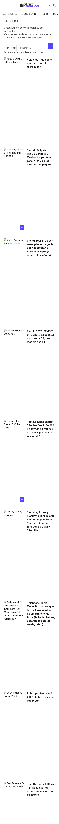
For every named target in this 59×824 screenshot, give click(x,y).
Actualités (10, 14)
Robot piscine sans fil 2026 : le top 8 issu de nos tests (40, 697)
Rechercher (10, 48)
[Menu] (5, 5)
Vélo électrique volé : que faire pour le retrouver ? (40, 63)
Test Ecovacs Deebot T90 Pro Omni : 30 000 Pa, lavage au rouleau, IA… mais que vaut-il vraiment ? (40, 429)
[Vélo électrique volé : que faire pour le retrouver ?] (14, 98)
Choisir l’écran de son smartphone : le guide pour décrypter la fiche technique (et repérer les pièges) (40, 247)
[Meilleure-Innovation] (29, 5)
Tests (45, 14)
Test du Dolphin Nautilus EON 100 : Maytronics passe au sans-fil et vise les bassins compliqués (39, 157)
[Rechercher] (54, 5)
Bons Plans (29, 14)
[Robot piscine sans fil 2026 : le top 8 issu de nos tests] (14, 732)
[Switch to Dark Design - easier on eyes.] (49, 5)
